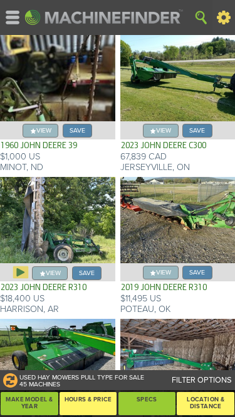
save (77, 130)
